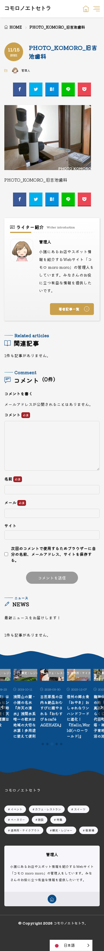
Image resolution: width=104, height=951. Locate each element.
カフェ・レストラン (56, 673)
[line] (68, 89)
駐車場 (90, 830)
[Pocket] (84, 89)
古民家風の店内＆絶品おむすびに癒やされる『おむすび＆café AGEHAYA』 (51, 711)
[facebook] (19, 89)
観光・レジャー (29, 673)
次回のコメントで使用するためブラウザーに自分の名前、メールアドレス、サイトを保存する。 (53, 554)
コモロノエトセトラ (27, 8)
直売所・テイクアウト (83, 673)
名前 (8, 479)
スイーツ (80, 809)
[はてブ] (52, 89)
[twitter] (35, 89)
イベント (16, 809)
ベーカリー (18, 819)
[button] (3, 707)
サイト (10, 526)
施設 (41, 819)
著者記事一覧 (69, 309)
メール (10, 502)
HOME (16, 27)
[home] (52, 899)
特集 (59, 819)
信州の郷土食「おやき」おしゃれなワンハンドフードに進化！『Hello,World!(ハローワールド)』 (78, 716)
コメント (12, 414)
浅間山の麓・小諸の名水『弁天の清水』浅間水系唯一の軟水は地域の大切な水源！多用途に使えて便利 (24, 716)
